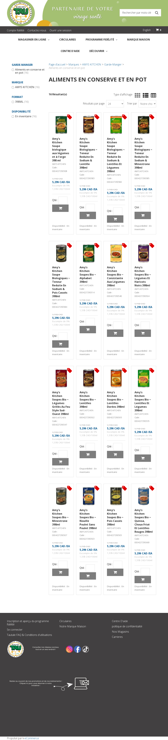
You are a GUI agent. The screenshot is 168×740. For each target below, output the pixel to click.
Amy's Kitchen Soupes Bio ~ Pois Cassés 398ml (115, 517)
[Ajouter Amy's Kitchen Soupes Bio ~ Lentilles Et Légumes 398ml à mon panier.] (143, 458)
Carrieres (117, 637)
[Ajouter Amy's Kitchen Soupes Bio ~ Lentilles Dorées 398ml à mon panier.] (115, 454)
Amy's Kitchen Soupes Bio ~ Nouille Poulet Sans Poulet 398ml (88, 519)
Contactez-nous (37, 30)
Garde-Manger (113, 64)
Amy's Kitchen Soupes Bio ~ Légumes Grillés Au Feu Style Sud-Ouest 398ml (61, 403)
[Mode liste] (144, 95)
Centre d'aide (70, 51)
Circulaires (67, 39)
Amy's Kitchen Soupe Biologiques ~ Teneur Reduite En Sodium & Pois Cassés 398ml (61, 282)
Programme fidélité (100, 39)
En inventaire (26, 116)
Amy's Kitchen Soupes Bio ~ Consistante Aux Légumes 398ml (116, 276)
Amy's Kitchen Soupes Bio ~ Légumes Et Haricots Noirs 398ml (143, 276)
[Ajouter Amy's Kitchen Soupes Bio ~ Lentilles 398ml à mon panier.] (88, 454)
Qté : (55, 200)
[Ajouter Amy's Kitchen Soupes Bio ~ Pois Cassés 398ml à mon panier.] (115, 572)
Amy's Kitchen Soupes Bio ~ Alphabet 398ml (88, 275)
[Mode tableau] (152, 95)
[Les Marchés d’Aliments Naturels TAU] (44, 13)
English (147, 30)
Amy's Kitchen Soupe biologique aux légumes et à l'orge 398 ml (60, 149)
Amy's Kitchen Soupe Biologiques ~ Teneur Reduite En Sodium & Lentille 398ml (88, 153)
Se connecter (14, 629)
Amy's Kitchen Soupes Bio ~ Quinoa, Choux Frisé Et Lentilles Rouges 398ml (144, 521)
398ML (22, 101)
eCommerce (32, 738)
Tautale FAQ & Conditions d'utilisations (29, 635)
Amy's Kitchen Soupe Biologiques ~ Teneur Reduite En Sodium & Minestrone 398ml (143, 153)
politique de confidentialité (127, 626)
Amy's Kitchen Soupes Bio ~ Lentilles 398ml (88, 400)
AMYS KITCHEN (27, 87)
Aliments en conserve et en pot (29, 71)
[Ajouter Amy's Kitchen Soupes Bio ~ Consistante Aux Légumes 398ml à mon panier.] (115, 333)
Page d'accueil (57, 64)
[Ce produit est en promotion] (69, 117)
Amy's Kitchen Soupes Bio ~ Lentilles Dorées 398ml (116, 400)
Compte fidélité (15, 30)
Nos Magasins (120, 631)
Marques (73, 64)
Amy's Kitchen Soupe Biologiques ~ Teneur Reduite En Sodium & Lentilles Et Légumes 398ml (116, 155)
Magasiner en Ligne (32, 39)
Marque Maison (138, 39)
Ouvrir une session (60, 30)
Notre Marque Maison (72, 626)
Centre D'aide (120, 621)
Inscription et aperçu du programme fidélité (28, 622)
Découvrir (96, 51)
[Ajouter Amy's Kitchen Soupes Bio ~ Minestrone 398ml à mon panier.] (60, 572)
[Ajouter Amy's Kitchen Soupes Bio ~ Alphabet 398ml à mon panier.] (88, 329)
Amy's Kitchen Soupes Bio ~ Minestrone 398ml (60, 517)
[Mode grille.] (136, 95)
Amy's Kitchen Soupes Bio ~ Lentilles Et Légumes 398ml (143, 401)
